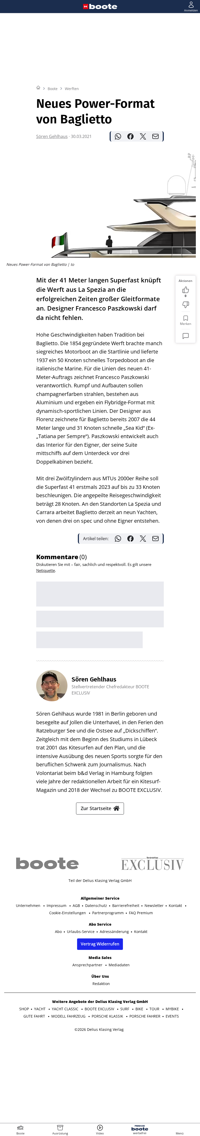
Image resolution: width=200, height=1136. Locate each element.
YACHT (40, 1008)
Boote (53, 88)
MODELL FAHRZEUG (68, 1016)
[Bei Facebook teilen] (130, 136)
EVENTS (172, 1016)
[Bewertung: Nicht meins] (185, 304)
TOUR (154, 1008)
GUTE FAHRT (34, 1016)
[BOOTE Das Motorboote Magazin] (103, 6)
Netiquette (45, 570)
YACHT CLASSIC (65, 1008)
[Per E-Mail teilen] (155, 136)
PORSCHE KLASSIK (108, 1016)
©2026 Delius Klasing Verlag (99, 1029)
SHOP (24, 1008)
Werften (72, 88)
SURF (125, 1008)
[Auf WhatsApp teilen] (118, 136)
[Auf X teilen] (143, 136)
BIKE (139, 1008)
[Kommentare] (185, 336)
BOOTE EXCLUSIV (100, 1008)
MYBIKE (173, 1008)
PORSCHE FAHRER (144, 1016)
